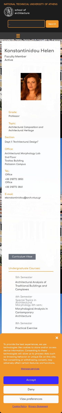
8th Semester (24, 323)
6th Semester (24, 296)
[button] (57, 337)
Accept (31, 380)
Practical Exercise (26, 328)
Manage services (30, 369)
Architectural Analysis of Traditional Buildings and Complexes (31, 286)
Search (52, 24)
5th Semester (24, 277)
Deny (31, 389)
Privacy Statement (38, 406)
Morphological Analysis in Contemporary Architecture (31, 312)
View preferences (31, 399)
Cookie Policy (19, 406)
